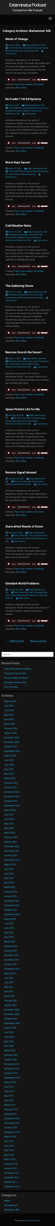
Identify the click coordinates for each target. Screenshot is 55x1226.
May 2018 (8, 1150)
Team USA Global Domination (17, 669)
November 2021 (11, 960)
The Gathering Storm (19, 285)
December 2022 (11, 901)
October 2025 (10, 746)
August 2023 (10, 864)
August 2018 (10, 1136)
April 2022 (9, 937)
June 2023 (9, 873)
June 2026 (9, 710)
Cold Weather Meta (18, 225)
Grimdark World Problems (22, 583)
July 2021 (8, 978)
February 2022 (11, 946)
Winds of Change (16, 39)
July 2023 (8, 869)
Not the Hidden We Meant (16, 678)
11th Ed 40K (13, 48)
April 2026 (9, 719)
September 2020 (12, 1023)
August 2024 (10, 810)
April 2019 (9, 1100)
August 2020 (10, 1028)
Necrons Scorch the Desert (23, 352)
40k (20, 48)
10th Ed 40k (19, 535)
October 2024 (10, 801)
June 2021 (9, 982)
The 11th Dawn (11, 687)
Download (39, 84)
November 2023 (11, 851)
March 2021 (9, 996)
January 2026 (10, 733)
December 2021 (11, 955)
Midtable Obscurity (25, 237)
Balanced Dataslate (20, 235)
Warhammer (18, 51)
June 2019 (9, 1091)
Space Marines (24, 111)
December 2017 (11, 1173)
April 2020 (9, 1046)
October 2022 (10, 910)
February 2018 (11, 1164)
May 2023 (8, 878)
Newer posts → (40, 641)
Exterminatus (43, 48)
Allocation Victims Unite (15, 682)
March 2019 (9, 1105)
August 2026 (10, 701)
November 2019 (11, 1068)
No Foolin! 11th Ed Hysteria (23, 99)
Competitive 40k (29, 48)
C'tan (30, 535)
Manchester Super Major (27, 421)
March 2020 (9, 1050)
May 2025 (8, 769)
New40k (8, 51)
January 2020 (10, 1059)
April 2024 (9, 828)
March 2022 (9, 941)
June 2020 (9, 1037)
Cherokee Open (24, 418)
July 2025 (8, 760)
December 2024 (11, 792)
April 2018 (9, 1155)
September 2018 (12, 1132)
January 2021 (10, 1005)
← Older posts (14, 641)
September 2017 (12, 1186)
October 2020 (10, 1018)
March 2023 (9, 887)
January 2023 (10, 896)
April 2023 (9, 882)
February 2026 (11, 728)
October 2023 (10, 855)
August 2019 (10, 1082)
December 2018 (11, 1118)
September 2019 (12, 1077)
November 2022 (11, 905)
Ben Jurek (33, 361)
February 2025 (11, 783)
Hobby (28, 45)
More (23, 87)
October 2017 (10, 1182)
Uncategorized (11, 1205)
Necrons (37, 237)
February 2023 (11, 891)
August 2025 (10, 755)
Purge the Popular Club (15, 673)
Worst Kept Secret (17, 162)
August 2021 (10, 973)
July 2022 (8, 923)
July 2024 (8, 814)
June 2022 (9, 928)
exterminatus (30, 114)
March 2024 (9, 833)
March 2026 (9, 724)
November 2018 (11, 1123)
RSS (18, 87)
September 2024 (12, 805)
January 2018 (10, 1168)
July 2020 (8, 1032)
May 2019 (8, 1096)
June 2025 (9, 764)
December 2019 (11, 1064)
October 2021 (10, 964)
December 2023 (11, 846)
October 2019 (10, 1073)
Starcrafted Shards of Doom (24, 526)
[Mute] (38, 79)
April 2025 (9, 774)
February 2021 (11, 1000)
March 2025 (9, 778)
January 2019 (10, 1114)
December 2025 (11, 737)
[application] (27, 79)
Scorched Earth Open (30, 364)
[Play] (8, 79)
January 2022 (10, 950)
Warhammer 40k (38, 45)
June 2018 (9, 1145)
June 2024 (9, 819)
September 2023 (12, 860)
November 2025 (11, 742)
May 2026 (8, 715)
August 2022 (10, 919)
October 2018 (10, 1127)
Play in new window (23, 84)
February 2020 (11, 1055)
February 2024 (11, 837)
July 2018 (8, 1141)
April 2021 (9, 991)
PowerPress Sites (32, 1220)
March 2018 (9, 1159)
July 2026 (8, 706)
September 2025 (12, 751)
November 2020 (11, 1014)
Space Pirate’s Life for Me (22, 409)
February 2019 (11, 1109)
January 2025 (10, 787)
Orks (15, 111)
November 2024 (11, 796)
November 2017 (11, 1177)
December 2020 (11, 1009)
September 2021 (12, 969)
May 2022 (8, 932)
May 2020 (8, 1041)
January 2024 (10, 842)
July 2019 (8, 1087)
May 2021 (8, 987)
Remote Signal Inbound (20, 472)
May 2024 (8, 823)
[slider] (44, 79)
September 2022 (12, 914)
